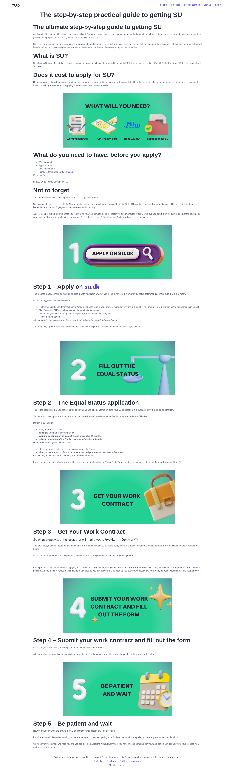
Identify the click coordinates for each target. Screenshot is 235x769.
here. (197, 570)
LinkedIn (98, 761)
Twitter (123, 761)
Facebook (111, 761)
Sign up (207, 5)
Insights (163, 5)
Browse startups (192, 5)
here (38, 66)
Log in (218, 5)
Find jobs (175, 5)
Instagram (136, 761)
